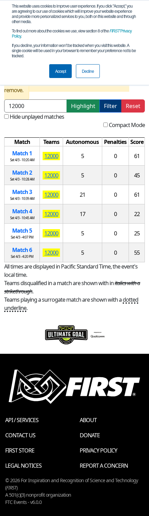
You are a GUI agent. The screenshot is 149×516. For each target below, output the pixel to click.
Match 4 (22, 211)
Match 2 (22, 172)
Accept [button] (60, 71)
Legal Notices (23, 465)
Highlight (83, 106)
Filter (110, 106)
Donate (90, 435)
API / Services (21, 420)
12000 (51, 156)
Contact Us (20, 435)
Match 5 (22, 230)
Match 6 (22, 250)
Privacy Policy (98, 450)
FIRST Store (19, 450)
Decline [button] (88, 71)
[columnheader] (22, 142)
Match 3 (22, 192)
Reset (133, 106)
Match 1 (22, 153)
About (88, 420)
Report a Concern (104, 465)
